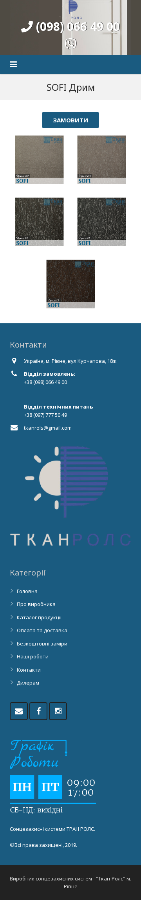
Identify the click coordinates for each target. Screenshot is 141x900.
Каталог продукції (39, 617)
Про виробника (36, 604)
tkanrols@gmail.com (48, 427)
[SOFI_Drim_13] (71, 284)
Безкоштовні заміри (42, 643)
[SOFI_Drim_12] (101, 222)
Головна (27, 591)
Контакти (29, 669)
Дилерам (28, 682)
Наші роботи (33, 656)
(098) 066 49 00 (76, 26)
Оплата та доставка (42, 630)
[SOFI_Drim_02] (39, 160)
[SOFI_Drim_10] (39, 222)
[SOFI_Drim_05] (101, 160)
